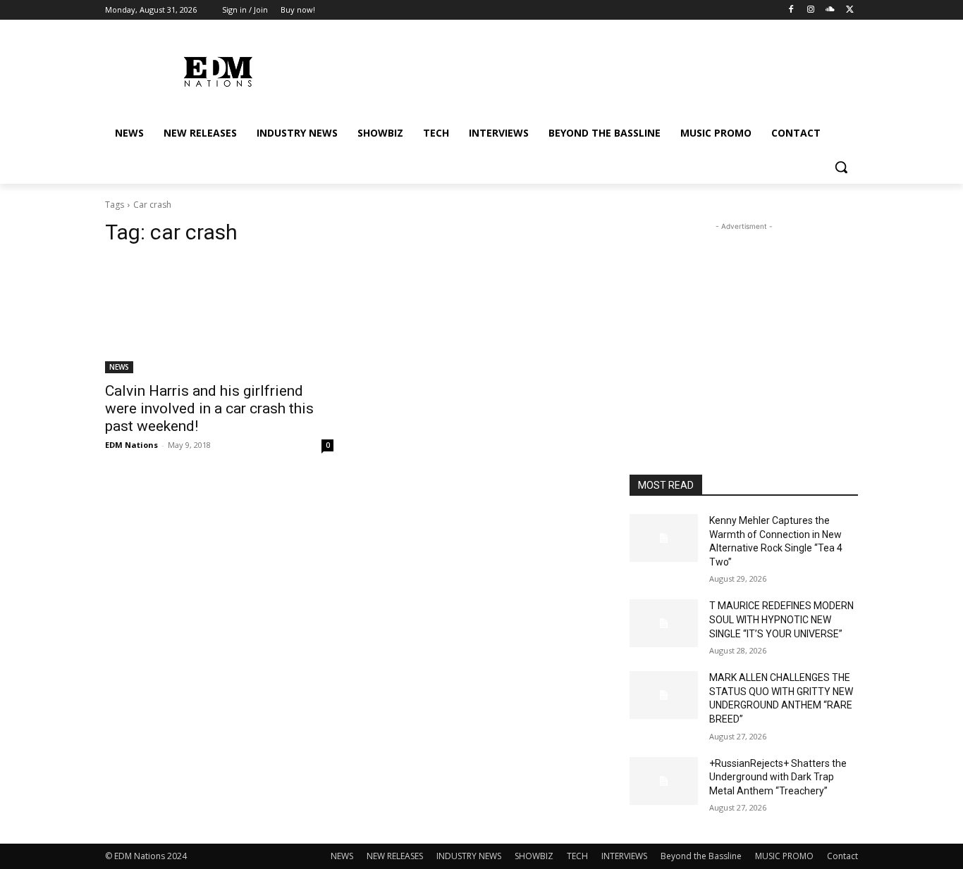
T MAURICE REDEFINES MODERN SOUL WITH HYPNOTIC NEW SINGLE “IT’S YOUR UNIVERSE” (781, 619)
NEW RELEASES (395, 856)
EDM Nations (131, 444)
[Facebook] (791, 10)
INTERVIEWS (624, 856)
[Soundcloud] (830, 10)
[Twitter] (850, 10)
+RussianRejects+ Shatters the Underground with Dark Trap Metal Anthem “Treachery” (778, 777)
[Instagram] (811, 10)
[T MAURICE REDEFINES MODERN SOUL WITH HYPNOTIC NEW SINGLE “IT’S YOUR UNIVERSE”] (664, 623)
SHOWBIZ (534, 856)
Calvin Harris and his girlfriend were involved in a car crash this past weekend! (209, 408)
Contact (842, 856)
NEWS (119, 367)
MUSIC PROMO (784, 856)
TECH (577, 856)
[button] (841, 167)
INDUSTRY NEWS (468, 856)
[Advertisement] (743, 322)
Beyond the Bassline (701, 856)
